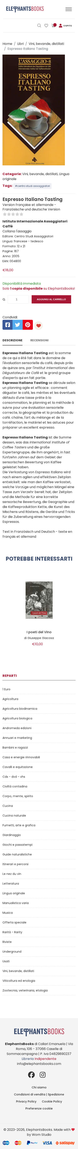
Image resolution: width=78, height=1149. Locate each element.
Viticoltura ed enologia (18, 981)
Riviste (7, 942)
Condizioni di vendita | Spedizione (39, 1094)
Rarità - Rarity (12, 932)
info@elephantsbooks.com (39, 1063)
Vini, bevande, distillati (46, 43)
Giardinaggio (11, 835)
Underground (11, 952)
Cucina (7, 806)
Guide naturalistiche (17, 854)
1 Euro (6, 689)
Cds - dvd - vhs (13, 777)
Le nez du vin (11, 874)
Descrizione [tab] (12, 340)
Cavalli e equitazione (17, 767)
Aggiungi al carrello (51, 299)
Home (7, 43)
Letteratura (10, 883)
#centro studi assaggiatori (32, 186)
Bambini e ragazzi (15, 747)
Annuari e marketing (17, 738)
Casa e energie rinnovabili (21, 757)
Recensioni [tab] (39, 340)
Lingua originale (13, 893)
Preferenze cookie (39, 1108)
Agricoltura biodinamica (19, 709)
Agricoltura (10, 699)
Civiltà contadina (14, 786)
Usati (6, 961)
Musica (7, 913)
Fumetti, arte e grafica (18, 825)
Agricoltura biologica (17, 718)
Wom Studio (41, 1134)
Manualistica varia (15, 903)
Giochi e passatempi (17, 845)
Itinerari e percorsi (15, 864)
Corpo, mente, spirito (17, 796)
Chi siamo (39, 1087)
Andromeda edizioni (16, 728)
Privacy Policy (26, 1101)
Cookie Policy (52, 1101)
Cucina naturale (14, 815)
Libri (20, 43)
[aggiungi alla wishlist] (38, 325)
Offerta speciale (14, 922)
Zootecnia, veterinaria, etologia (25, 990)
